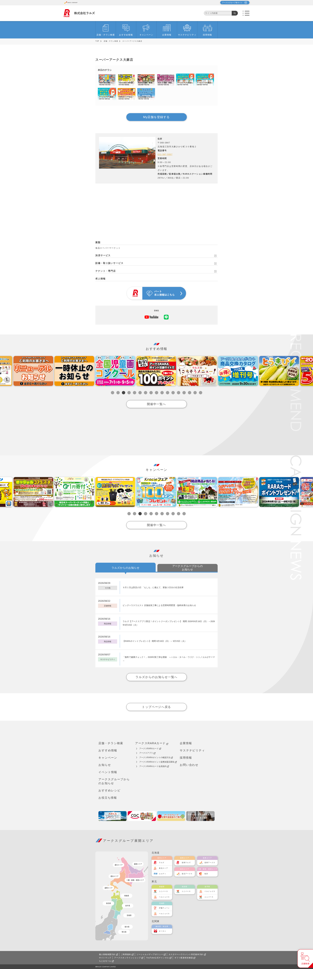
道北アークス (187, 874)
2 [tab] (118, 392)
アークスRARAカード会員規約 (152, 766)
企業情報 (166, 35)
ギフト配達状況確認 (183, 958)
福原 (206, 874)
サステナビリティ (187, 35)
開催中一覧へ (156, 404)
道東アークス (209, 862)
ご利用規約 (126, 954)
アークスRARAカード (150, 743)
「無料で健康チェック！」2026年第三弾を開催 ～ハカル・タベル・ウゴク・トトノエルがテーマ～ (169, 659)
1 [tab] (112, 392)
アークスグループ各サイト (232, 3)
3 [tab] (123, 392)
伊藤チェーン (164, 908)
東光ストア (163, 868)
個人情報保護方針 (107, 954)
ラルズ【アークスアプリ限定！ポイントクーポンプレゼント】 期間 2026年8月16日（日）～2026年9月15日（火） (169, 623)
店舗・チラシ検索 (105, 35)
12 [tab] (173, 392)
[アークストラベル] (112, 816)
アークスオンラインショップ (127, 958)
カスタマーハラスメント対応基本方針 (186, 954)
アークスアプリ (146, 753)
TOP (97, 41)
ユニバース (163, 891)
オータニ (162, 931)
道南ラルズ (186, 862)
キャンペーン (146, 35)
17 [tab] (200, 392)
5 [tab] (134, 392)
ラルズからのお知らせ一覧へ (156, 677)
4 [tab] (129, 392)
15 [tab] (189, 392)
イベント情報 (107, 772)
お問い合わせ (189, 764)
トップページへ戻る (156, 707)
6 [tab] (140, 392)
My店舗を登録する (156, 117)
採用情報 (207, 35)
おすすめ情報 (126, 35)
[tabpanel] (115, 371)
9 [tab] (156, 392)
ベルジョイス (164, 897)
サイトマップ (105, 958)
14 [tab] (184, 392)
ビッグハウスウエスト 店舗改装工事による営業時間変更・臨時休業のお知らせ (159, 605)
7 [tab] (145, 392)
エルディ (162, 874)
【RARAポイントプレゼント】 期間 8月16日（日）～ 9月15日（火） (155, 641)
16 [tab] (195, 392)
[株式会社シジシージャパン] (142, 816)
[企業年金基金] (171, 816)
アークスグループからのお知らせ (114, 781)
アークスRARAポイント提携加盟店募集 (156, 762)
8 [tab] (151, 392)
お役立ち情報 (107, 797)
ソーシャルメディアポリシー (150, 954)
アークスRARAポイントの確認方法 (154, 757)
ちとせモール (105, 961)
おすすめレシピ (109, 790)
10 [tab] (162, 392)
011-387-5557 (165, 154)
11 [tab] (167, 392)
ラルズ (161, 862)
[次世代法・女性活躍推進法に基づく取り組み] (200, 816)
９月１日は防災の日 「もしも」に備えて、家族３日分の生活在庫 (153, 587)
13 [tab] (178, 392)
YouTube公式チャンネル (157, 958)
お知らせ (104, 764)
